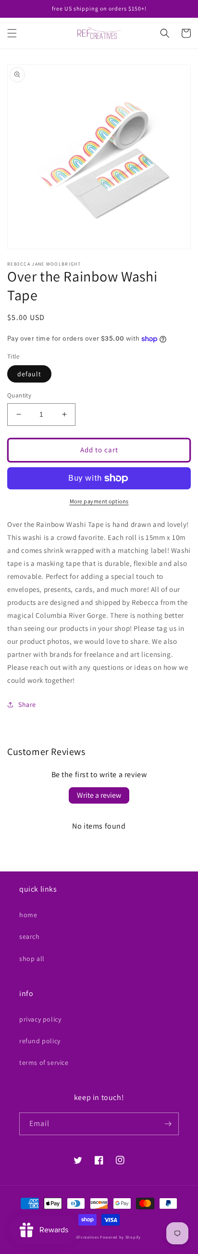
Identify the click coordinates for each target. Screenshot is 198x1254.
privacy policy (40, 1019)
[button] (12, 33)
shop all (32, 958)
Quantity (19, 395)
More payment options (99, 501)
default (29, 374)
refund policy (40, 1040)
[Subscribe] (167, 1124)
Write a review (99, 795)
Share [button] (27, 704)
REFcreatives (86, 1237)
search (29, 936)
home (28, 914)
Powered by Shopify (120, 1237)
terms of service (44, 1062)
